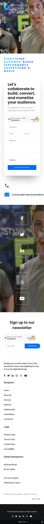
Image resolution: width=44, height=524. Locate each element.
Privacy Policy (9, 435)
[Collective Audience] (15, 6)
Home (6, 390)
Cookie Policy (9, 444)
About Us (7, 395)
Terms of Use (9, 439)
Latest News (9, 414)
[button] (39, 6)
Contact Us (8, 419)
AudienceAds (9, 409)
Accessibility (9, 449)
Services (7, 400)
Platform (7, 405)
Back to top (36, 499)
